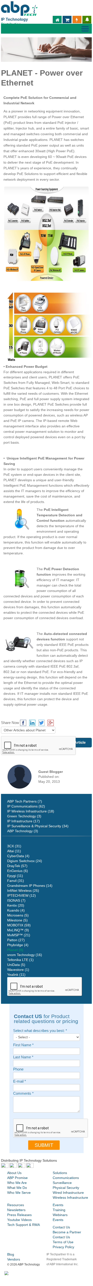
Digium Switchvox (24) (24, 861)
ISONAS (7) (16, 900)
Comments (23, 1093)
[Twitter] (41, 723)
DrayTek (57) (17, 866)
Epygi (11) (15, 876)
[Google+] (50, 723)
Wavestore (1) (18, 970)
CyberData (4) (18, 856)
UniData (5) (16, 965)
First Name (23, 1045)
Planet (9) (15, 950)
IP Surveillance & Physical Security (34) (38, 826)
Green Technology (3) (24, 816)
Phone (18, 1069)
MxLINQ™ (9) (18, 930)
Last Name (23, 1057)
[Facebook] (23, 723)
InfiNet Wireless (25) (23, 891)
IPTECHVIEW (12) (21, 895)
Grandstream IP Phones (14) (29, 886)
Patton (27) (16, 940)
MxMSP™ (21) (18, 935)
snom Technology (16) (24, 955)
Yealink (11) (16, 975)
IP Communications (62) (26, 806)
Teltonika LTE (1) (20, 960)
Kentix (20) (15, 905)
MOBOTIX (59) (19, 925)
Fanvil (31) (15, 881)
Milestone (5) (17, 920)
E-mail (19, 1081)
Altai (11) (14, 851)
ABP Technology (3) (22, 831)
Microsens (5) (18, 915)
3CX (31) (14, 846)
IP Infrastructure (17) (23, 821)
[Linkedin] (32, 723)
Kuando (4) (16, 910)
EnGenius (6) (17, 871)
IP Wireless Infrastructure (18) (30, 811)
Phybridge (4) (17, 945)
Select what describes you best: (40, 1031)
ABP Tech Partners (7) (24, 801)
